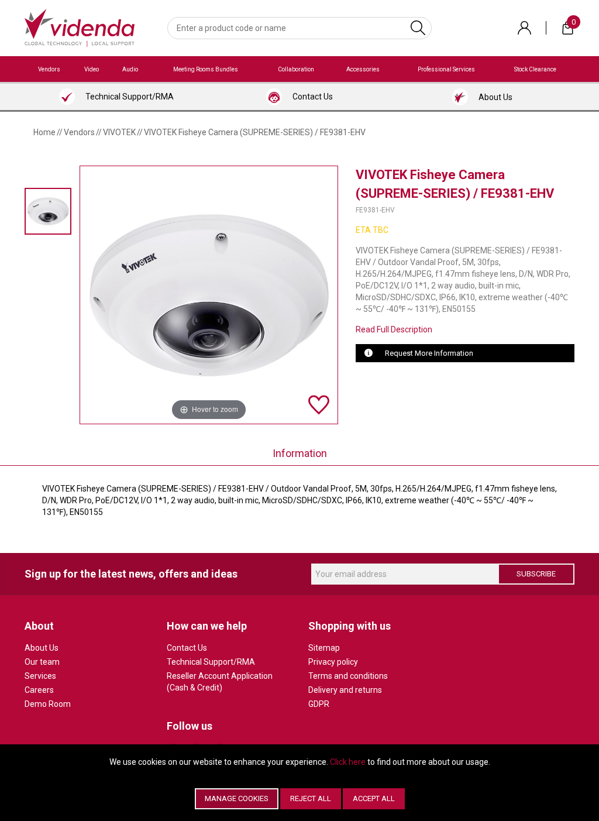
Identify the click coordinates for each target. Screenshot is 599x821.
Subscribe (536, 573)
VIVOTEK (119, 132)
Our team (42, 662)
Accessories (363, 69)
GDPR (318, 704)
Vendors (49, 69)
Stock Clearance (535, 69)
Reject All (310, 798)
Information (300, 453)
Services (40, 676)
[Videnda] (80, 27)
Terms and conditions (348, 676)
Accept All (374, 798)
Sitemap (324, 647)
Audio (130, 69)
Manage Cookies (236, 798)
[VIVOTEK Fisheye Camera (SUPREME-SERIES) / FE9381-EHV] (48, 211)
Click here (348, 762)
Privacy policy (333, 662)
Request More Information (429, 353)
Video (91, 69)
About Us (41, 647)
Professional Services (446, 69)
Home (44, 132)
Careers (39, 690)
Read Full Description (394, 329)
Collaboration (296, 69)
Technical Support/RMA (211, 662)
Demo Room (48, 704)
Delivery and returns (345, 690)
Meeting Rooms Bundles (205, 69)
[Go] (418, 28)
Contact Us (187, 647)
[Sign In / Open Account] (524, 28)
